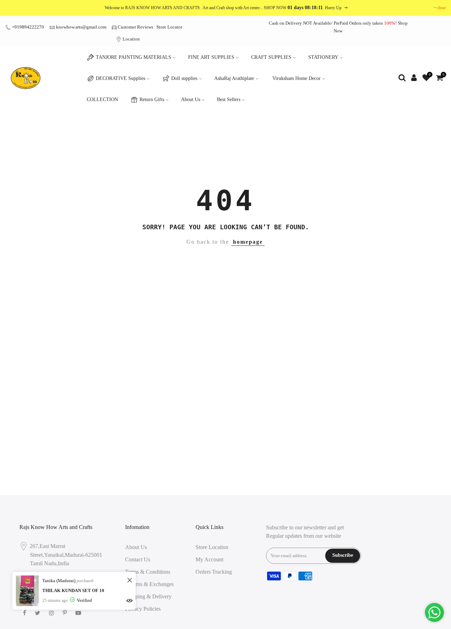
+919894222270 (27, 27)
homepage (248, 242)
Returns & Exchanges (149, 584)
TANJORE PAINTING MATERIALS (133, 57)
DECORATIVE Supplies (120, 78)
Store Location (212, 547)
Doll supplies (184, 78)
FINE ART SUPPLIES (211, 57)
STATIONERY (323, 57)
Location (131, 39)
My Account (209, 559)
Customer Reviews (135, 27)
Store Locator (169, 27)
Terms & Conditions (147, 572)
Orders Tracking (214, 572)
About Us (190, 99)
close (441, 7)
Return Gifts (152, 99)
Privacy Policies (143, 609)
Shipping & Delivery (148, 596)
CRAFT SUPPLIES (271, 57)
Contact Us (137, 559)
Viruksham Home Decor (296, 78)
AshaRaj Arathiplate (234, 78)
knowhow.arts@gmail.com (81, 27)
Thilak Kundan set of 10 (73, 590)
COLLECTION (102, 99)
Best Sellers (228, 99)
